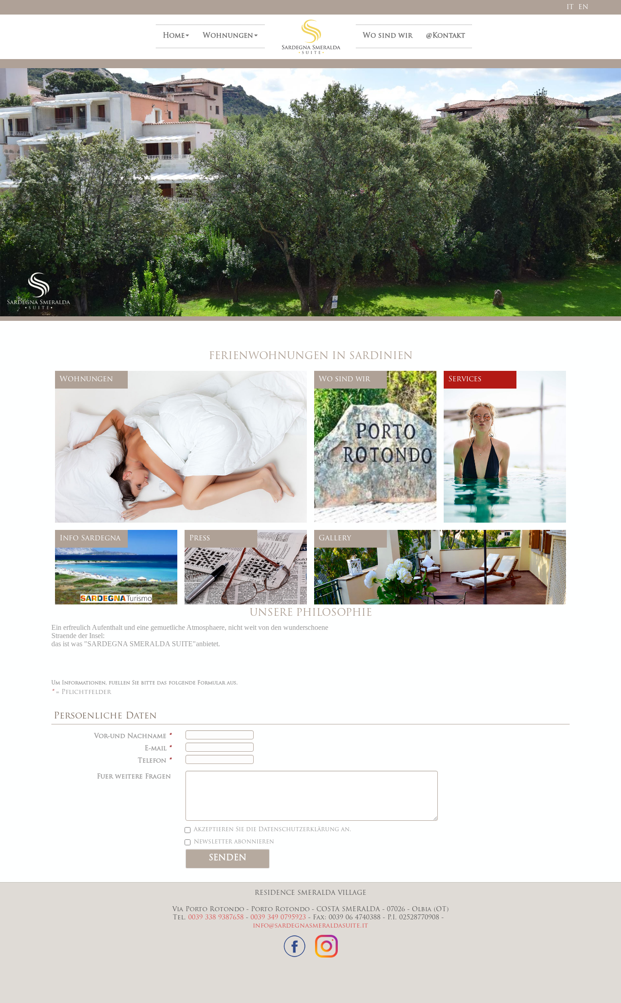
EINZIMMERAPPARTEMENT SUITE (124, 415)
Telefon (154, 761)
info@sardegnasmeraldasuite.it (310, 926)
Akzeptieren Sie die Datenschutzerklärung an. (272, 830)
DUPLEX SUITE (96, 448)
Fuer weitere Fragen (134, 776)
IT (570, 7)
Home (174, 36)
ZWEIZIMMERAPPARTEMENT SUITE (127, 440)
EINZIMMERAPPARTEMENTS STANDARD (134, 407)
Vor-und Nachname (132, 736)
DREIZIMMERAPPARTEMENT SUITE (126, 464)
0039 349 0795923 (278, 917)
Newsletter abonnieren (234, 842)
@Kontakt (445, 36)
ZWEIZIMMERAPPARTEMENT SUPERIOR (133, 432)
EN (583, 7)
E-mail (158, 748)
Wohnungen (228, 36)
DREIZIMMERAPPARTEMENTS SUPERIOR (134, 456)
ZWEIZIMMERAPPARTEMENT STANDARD (135, 423)
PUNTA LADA (93, 472)
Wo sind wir (387, 36)
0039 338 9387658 (216, 917)
